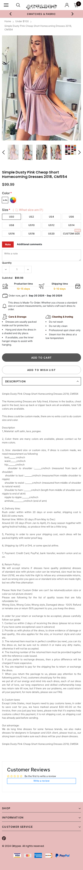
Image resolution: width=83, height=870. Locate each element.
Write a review (41, 780)
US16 (11, 233)
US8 (11, 225)
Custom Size (71, 233)
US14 (71, 225)
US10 (31, 225)
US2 (31, 216)
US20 (51, 233)
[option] (41, 14)
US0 (11, 216)
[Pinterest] (4, 838)
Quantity (7, 262)
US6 (71, 216)
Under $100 (22, 21)
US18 (31, 233)
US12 (51, 225)
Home (7, 21)
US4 (51, 216)
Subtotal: (7, 278)
